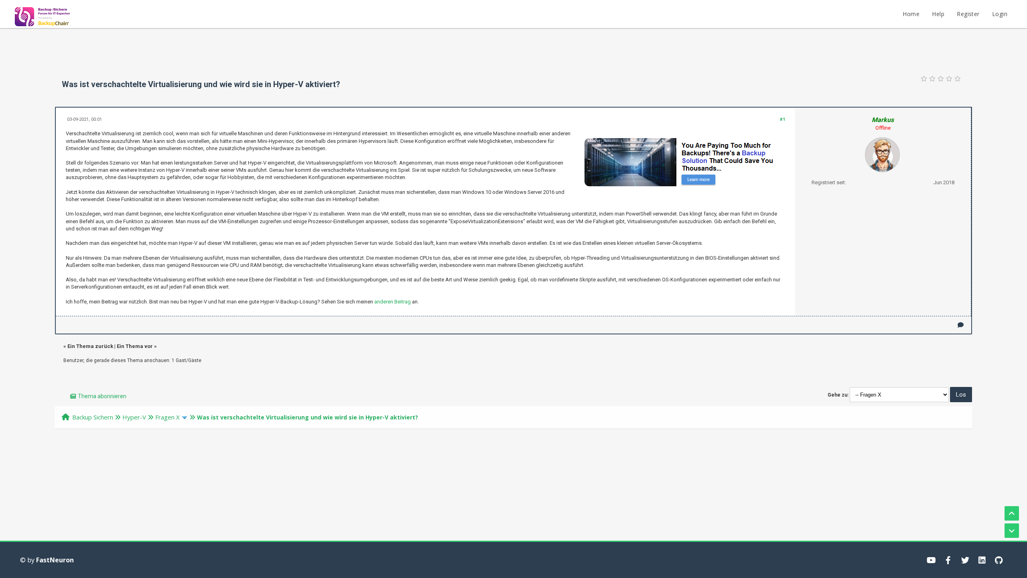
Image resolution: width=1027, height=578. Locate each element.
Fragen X (167, 417)
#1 (782, 119)
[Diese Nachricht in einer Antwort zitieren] (960, 325)
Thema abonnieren (102, 396)
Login (999, 14)
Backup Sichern (92, 417)
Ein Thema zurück (90, 346)
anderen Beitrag (392, 302)
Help (938, 14)
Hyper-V (134, 417)
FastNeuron (55, 560)
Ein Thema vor (135, 346)
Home (911, 14)
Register (968, 14)
